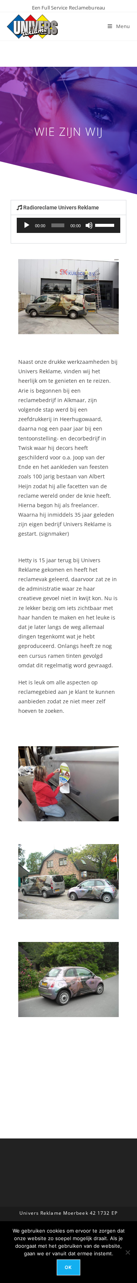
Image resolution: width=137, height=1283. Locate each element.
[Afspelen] (26, 225)
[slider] (105, 224)
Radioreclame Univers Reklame (61, 207)
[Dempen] (89, 225)
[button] (68, 207)
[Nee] (127, 1252)
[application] (68, 225)
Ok (68, 1267)
